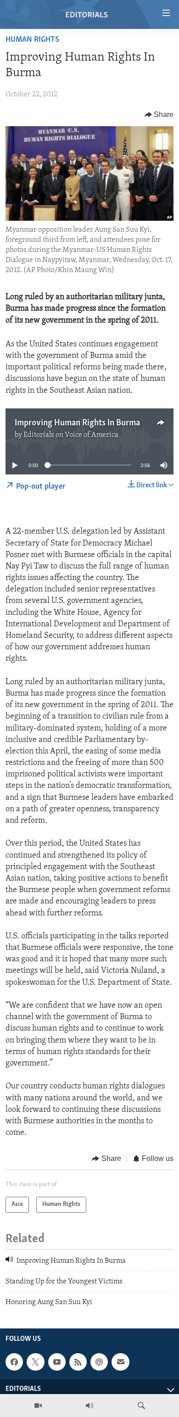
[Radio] (89, 1405)
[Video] (38, 1405)
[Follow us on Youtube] (57, 1362)
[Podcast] (99, 1362)
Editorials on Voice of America (70, 435)
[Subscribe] (120, 1362)
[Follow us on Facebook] (14, 1362)
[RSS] (78, 1362)
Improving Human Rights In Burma (77, 423)
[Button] (159, 115)
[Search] (141, 1405)
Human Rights (32, 40)
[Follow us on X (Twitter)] (35, 1362)
